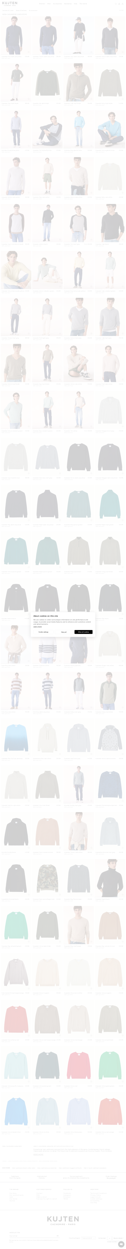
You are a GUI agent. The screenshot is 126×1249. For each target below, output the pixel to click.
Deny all (64, 632)
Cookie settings (43, 632)
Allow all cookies (83, 632)
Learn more (37, 627)
